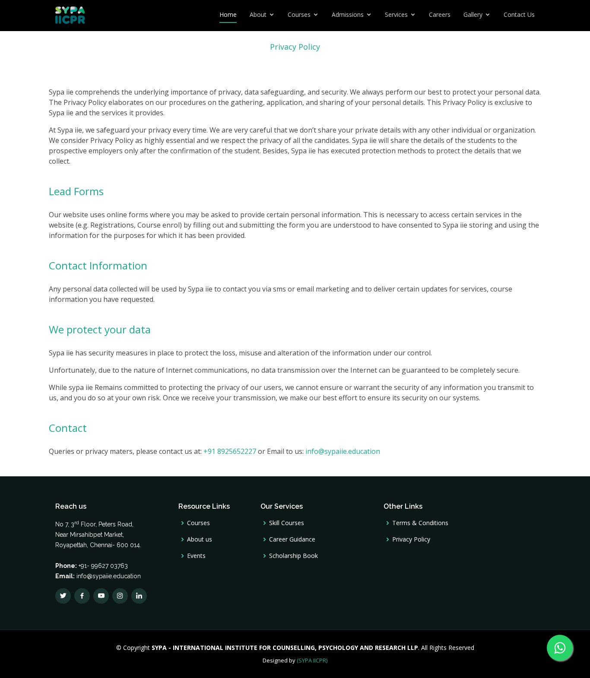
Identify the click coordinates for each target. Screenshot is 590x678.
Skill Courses (286, 523)
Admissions (348, 14)
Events (196, 556)
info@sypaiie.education (342, 451)
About (258, 14)
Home (228, 14)
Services (396, 14)
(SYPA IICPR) (312, 660)
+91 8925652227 (229, 451)
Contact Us (519, 14)
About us (199, 539)
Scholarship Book (293, 556)
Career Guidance (292, 539)
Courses (299, 14)
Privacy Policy (411, 539)
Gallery (472, 14)
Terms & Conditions (420, 523)
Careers (439, 14)
